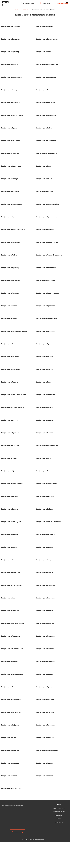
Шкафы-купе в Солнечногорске (12, 407)
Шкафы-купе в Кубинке (45, 229)
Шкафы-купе (26, 10)
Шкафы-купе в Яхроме (9, 496)
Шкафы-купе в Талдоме (45, 420)
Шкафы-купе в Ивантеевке (11, 166)
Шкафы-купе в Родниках (45, 699)
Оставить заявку (62, 3)
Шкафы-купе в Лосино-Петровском (49, 255)
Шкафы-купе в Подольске (10, 344)
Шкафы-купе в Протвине (45, 344)
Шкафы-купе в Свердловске (11, 712)
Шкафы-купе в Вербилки (45, 534)
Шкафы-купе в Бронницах (10, 52)
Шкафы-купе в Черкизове (10, 776)
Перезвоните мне (27, 3)
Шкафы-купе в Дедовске (45, 90)
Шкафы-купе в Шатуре (44, 458)
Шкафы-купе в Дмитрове (45, 102)
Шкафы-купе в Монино (9, 661)
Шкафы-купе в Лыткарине (46, 268)
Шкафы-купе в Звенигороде (46, 153)
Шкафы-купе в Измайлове (46, 585)
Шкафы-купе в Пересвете (45, 331)
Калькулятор (46, 3)
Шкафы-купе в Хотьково (10, 445)
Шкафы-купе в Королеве (45, 191)
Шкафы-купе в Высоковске (46, 77)
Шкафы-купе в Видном (9, 64)
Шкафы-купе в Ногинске (10, 306)
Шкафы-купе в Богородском (11, 522)
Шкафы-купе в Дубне (44, 128)
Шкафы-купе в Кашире (9, 179)
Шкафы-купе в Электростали (12, 484)
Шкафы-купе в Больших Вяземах (48, 522)
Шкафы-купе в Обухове (44, 674)
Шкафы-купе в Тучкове (9, 738)
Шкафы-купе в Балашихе (10, 39)
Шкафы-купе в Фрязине (10, 433)
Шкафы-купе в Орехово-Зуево (47, 318)
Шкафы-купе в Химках (44, 433)
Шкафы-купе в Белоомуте (10, 509)
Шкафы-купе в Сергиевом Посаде (13, 395)
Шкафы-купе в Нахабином (46, 661)
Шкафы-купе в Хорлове (44, 763)
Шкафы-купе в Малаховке (45, 636)
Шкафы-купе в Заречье (44, 572)
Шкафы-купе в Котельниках (11, 204)
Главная (17, 10)
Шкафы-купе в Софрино (10, 725)
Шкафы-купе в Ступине (9, 420)
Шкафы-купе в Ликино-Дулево (47, 242)
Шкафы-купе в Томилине (45, 725)
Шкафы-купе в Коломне (10, 191)
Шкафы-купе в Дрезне (9, 128)
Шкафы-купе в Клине (44, 179)
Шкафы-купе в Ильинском (46, 598)
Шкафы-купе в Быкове (9, 534)
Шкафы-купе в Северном (45, 712)
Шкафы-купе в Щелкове (10, 471)
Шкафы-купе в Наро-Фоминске (47, 293)
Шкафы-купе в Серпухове (45, 395)
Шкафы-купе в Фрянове (10, 763)
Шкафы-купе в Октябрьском (11, 687)
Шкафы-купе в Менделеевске (12, 649)
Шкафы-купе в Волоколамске (47, 64)
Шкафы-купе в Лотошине (10, 636)
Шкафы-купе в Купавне (44, 407)
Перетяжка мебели (59, 812)
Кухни (59, 819)
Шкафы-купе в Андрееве (45, 496)
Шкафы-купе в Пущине (44, 356)
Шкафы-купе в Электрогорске (47, 471)
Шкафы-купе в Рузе (43, 382)
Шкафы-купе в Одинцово (45, 306)
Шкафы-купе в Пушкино (10, 356)
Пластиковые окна (59, 808)
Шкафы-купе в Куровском (10, 242)
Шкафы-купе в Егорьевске (10, 141)
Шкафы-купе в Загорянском (46, 560)
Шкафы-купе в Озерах (9, 318)
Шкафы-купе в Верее (44, 52)
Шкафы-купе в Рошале (9, 382)
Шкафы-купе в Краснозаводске (47, 217)
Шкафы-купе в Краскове (10, 611)
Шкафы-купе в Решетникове (11, 699)
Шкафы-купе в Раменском (10, 369)
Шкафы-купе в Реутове (44, 369)
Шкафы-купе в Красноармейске (48, 204)
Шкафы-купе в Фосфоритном (47, 750)
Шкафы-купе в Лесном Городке (12, 623)
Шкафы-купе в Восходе (9, 547)
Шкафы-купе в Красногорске (11, 217)
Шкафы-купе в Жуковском (46, 141)
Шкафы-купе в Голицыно (10, 90)
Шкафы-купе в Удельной (10, 750)
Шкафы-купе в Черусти (44, 776)
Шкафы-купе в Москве (44, 26)
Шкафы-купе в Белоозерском (47, 39)
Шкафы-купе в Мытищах (10, 293)
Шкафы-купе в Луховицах (10, 268)
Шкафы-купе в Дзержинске (11, 102)
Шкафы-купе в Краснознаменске (13, 229)
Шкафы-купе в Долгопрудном (12, 115)
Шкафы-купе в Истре (44, 166)
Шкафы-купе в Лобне (9, 255)
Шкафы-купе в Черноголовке (47, 445)
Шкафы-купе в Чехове (9, 458)
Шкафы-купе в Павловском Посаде (14, 331)
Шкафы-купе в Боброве (45, 509)
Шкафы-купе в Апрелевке (10, 26)
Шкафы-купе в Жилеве (9, 560)
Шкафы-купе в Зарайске (10, 153)
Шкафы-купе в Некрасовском (12, 674)
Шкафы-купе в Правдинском (46, 687)
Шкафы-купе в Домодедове (46, 115)
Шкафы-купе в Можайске (45, 280)
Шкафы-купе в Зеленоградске (12, 585)
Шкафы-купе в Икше (8, 598)
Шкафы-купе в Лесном (44, 611)
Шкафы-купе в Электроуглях (46, 484)
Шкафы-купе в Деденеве (45, 547)
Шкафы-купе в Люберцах (10, 280)
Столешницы (59, 822)
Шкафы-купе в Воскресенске (11, 77)
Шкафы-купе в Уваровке (45, 738)
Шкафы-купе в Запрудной (10, 572)
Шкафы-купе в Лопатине (45, 623)
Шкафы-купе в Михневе (45, 649)
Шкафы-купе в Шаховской (11, 788)
